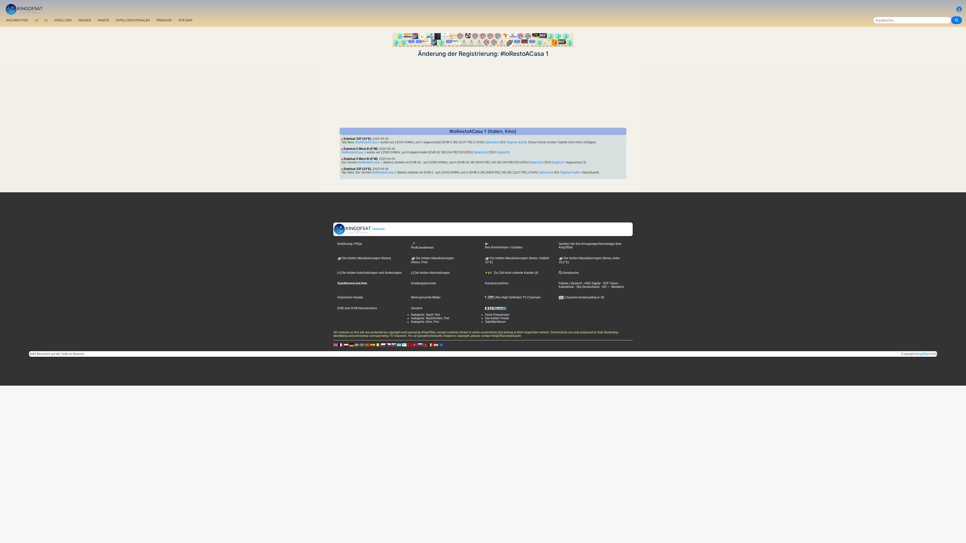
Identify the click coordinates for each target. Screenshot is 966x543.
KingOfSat (922, 354)
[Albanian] (441, 344)
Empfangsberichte (423, 283)
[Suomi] (404, 344)
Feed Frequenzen (497, 314)
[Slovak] (393, 344)
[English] (335, 344)
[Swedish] (356, 344)
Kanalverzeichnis (497, 283)
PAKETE (103, 20)
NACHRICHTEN (17, 20)
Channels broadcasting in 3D (584, 297)
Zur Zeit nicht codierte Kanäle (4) (515, 273)
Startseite (378, 229)
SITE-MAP (185, 20)
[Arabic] (409, 344)
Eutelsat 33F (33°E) (357, 139)
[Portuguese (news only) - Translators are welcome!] (367, 344)
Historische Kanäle (350, 297)
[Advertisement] (483, 92)
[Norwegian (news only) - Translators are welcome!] (362, 344)
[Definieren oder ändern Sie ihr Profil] (959, 9)
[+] (36, 20)
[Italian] (378, 344)
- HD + (604, 287)
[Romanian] (430, 344)
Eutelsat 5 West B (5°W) (361, 149)
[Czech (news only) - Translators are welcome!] (388, 344)
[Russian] (420, 344)
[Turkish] (415, 344)
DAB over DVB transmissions (357, 308)
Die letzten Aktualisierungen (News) (366, 258)
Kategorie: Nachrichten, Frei (430, 318)
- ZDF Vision (609, 283)
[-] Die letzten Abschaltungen (430, 273)
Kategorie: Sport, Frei (425, 314)
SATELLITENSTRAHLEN (133, 20)
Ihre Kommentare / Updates (503, 247)
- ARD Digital (591, 283)
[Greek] (399, 344)
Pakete (563, 283)
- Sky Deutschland (586, 287)
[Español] (372, 344)
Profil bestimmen (422, 247)
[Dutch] (346, 344)
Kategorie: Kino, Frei (425, 322)
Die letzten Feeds (497, 318)
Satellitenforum (495, 322)
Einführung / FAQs (349, 244)
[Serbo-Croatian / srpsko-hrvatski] (425, 344)
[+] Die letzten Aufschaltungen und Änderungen (369, 273)
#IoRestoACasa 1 (367, 142)
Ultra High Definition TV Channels (517, 297)
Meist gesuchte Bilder (425, 297)
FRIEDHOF (164, 20)
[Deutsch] (351, 344)
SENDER (84, 20)
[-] (46, 20)
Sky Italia (348, 142)
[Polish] (383, 344)
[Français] (341, 344)
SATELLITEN (63, 20)
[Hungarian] (436, 344)
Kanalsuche (570, 273)
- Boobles (616, 287)
